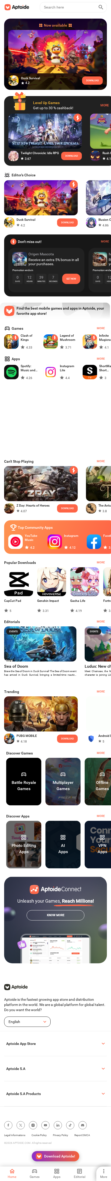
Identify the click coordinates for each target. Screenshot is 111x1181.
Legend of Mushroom (67, 338)
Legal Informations (14, 1135)
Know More (55, 915)
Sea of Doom (16, 666)
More (104, 105)
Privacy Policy (60, 1135)
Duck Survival (26, 220)
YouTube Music (31, 538)
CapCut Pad (12, 601)
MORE (101, 753)
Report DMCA (82, 1135)
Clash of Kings (26, 338)
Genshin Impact (48, 601)
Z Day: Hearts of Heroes (33, 505)
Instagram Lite (67, 368)
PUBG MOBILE (27, 736)
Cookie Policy (39, 1135)
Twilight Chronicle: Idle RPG (40, 153)
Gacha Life (77, 601)
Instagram (71, 536)
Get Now (71, 279)
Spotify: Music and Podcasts (28, 368)
